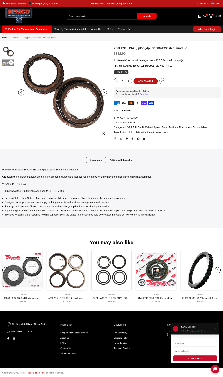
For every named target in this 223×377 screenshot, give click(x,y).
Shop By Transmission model (70, 29)
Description (96, 160)
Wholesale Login (207, 29)
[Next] (104, 92)
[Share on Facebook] (115, 139)
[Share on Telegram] (138, 139)
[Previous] (21, 92)
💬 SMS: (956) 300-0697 (14, 3)
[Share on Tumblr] (132, 139)
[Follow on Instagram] (14, 338)
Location (204, 3)
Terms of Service (122, 348)
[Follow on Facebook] (8, 338)
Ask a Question (122, 110)
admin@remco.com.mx (22, 331)
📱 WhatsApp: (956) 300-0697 (43, 3)
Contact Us (124, 29)
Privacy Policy (120, 332)
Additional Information (121, 160)
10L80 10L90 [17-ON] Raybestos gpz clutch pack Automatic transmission (39, 298)
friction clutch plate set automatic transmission (144, 132)
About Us (96, 29)
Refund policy (120, 343)
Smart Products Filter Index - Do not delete (184, 127)
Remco (22, 294)
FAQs (109, 29)
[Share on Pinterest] (126, 139)
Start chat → (195, 358)
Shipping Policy (121, 338)
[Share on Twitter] (121, 139)
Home (4, 38)
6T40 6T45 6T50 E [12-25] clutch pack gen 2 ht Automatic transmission (172, 298)
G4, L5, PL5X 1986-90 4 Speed (143, 127)
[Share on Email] (144, 139)
